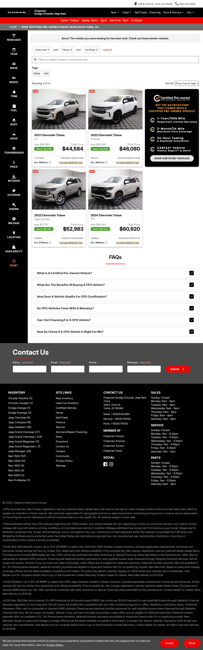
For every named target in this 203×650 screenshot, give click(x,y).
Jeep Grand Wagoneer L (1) (24, 446)
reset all (107, 49)
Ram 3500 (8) (16, 465)
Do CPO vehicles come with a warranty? (65, 308)
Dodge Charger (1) (19, 407)
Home (13, 27)
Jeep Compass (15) (19, 422)
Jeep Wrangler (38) (19, 451)
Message (139, 362)
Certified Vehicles (66, 407)
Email (61, 362)
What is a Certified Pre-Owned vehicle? (64, 273)
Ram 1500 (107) (17, 456)
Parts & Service (172, 12)
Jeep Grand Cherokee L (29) (25, 436)
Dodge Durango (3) (19, 412)
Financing (155, 12)
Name (23, 362)
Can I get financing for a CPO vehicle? (64, 320)
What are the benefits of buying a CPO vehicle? (71, 284)
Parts (59, 436)
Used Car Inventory (67, 403)
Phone (92, 362)
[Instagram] (111, 464)
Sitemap (60, 465)
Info (189, 12)
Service (60, 427)
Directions (62, 441)
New (113, 12)
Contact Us (62, 446)
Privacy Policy (64, 460)
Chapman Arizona (114, 441)
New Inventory (64, 398)
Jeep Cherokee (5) (19, 417)
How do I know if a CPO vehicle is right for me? (70, 331)
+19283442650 (120, 414)
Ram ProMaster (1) (19, 480)
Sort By (169, 83)
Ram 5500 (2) (16, 475)
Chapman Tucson (113, 445)
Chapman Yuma (112, 450)
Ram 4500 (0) (16, 470)
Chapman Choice (113, 436)
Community (62, 456)
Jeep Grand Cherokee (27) (24, 432)
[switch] (37, 73)
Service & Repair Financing (71, 432)
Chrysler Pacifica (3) (20, 398)
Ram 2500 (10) (16, 460)
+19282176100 (122, 418)
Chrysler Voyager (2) (20, 403)
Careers (60, 451)
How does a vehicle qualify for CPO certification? (72, 296)
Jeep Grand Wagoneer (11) (23, 441)
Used (125, 12)
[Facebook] (105, 464)
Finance (60, 422)
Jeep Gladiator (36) (19, 427)
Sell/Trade (141, 12)
